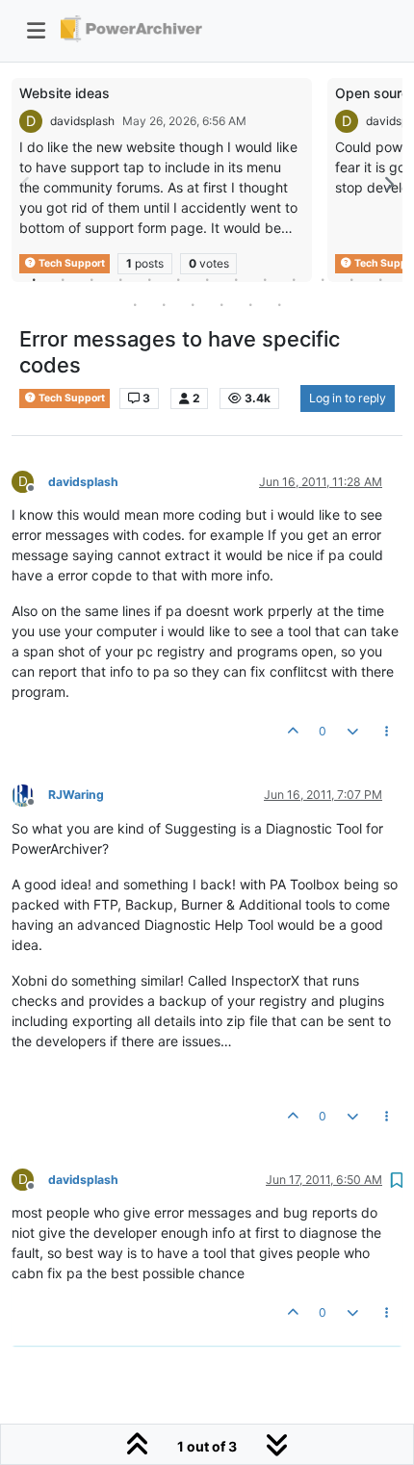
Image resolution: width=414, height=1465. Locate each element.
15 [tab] (163, 304)
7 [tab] (207, 279)
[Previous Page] (26, 184)
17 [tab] (221, 304)
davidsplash (82, 121)
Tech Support (71, 398)
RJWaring (76, 794)
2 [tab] (62, 279)
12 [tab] (351, 279)
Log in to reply (347, 398)
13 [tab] (380, 279)
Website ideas (64, 93)
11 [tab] (322, 279)
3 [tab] (91, 279)
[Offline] (30, 794)
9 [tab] (264, 279)
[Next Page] (388, 184)
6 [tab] (178, 279)
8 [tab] (236, 279)
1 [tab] (33, 279)
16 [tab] (192, 304)
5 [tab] (149, 279)
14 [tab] (134, 304)
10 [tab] (293, 279)
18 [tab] (250, 304)
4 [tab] (120, 279)
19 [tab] (279, 304)
